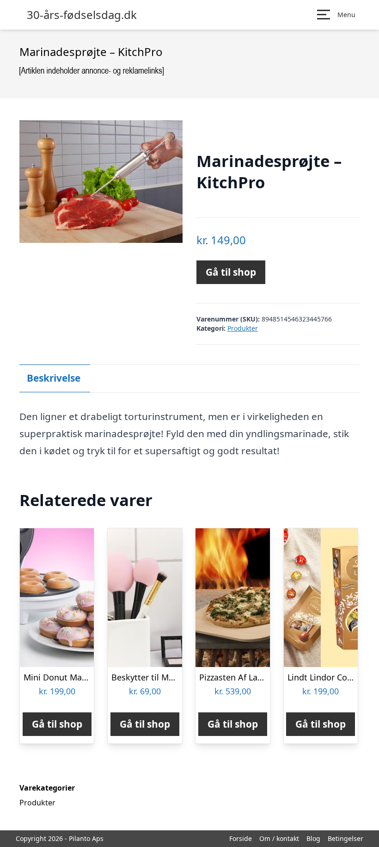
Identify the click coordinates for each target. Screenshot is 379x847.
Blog (313, 838)
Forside (240, 838)
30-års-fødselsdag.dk (82, 14)
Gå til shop (231, 272)
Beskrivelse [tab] (53, 377)
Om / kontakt (279, 838)
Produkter (242, 328)
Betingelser (345, 838)
